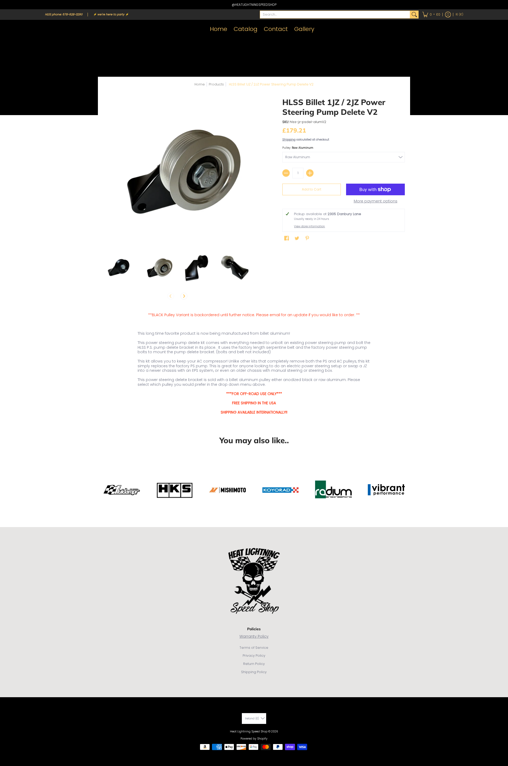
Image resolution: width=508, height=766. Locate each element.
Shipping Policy (254, 672)
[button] (431, 14)
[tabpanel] (254, 364)
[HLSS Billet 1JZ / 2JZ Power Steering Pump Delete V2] (119, 267)
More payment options (375, 201)
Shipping (289, 139)
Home (199, 84)
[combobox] (335, 15)
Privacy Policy (254, 655)
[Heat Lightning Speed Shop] (50, 29)
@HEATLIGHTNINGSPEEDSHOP (254, 4)
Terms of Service (253, 647)
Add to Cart (311, 189)
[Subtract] (286, 173)
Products (216, 84)
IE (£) (459, 14)
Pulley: (297, 148)
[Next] (184, 296)
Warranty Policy (254, 636)
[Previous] (171, 296)
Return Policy (254, 663)
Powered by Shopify (254, 739)
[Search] (414, 15)
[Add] (310, 173)
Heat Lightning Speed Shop (248, 731)
